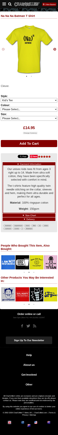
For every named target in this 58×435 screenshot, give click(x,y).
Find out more (35, 409)
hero (27, 225)
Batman (29, 228)
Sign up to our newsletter (29, 340)
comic (17, 228)
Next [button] (54, 49)
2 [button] (31, 76)
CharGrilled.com (40, 413)
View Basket (51, 4)
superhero (18, 225)
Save (35, 156)
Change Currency (30, 133)
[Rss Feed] (35, 326)
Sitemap (33, 415)
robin (46, 225)
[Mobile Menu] (3, 4)
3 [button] (33, 272)
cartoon (8, 228)
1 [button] (26, 76)
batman (8, 225)
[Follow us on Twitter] (28, 326)
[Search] (11, 4)
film (34, 225)
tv (39, 225)
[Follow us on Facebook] (22, 326)
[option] (29, 49)
